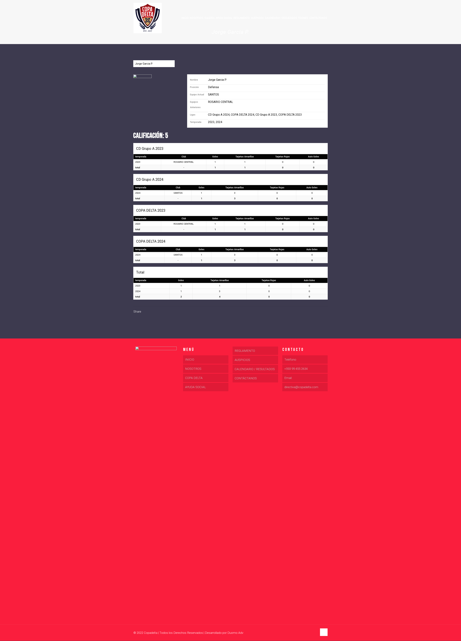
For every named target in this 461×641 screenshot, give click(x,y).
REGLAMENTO (245, 351)
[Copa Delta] (147, 18)
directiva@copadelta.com (301, 387)
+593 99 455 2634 (296, 368)
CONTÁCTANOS (246, 378)
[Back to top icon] (324, 632)
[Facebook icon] (307, 633)
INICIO (189, 359)
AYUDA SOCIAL (195, 387)
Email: (288, 378)
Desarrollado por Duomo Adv (224, 633)
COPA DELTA (194, 378)
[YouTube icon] (311, 633)
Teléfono (290, 359)
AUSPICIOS (242, 360)
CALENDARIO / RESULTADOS (255, 369)
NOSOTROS (193, 368)
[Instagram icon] (315, 633)
